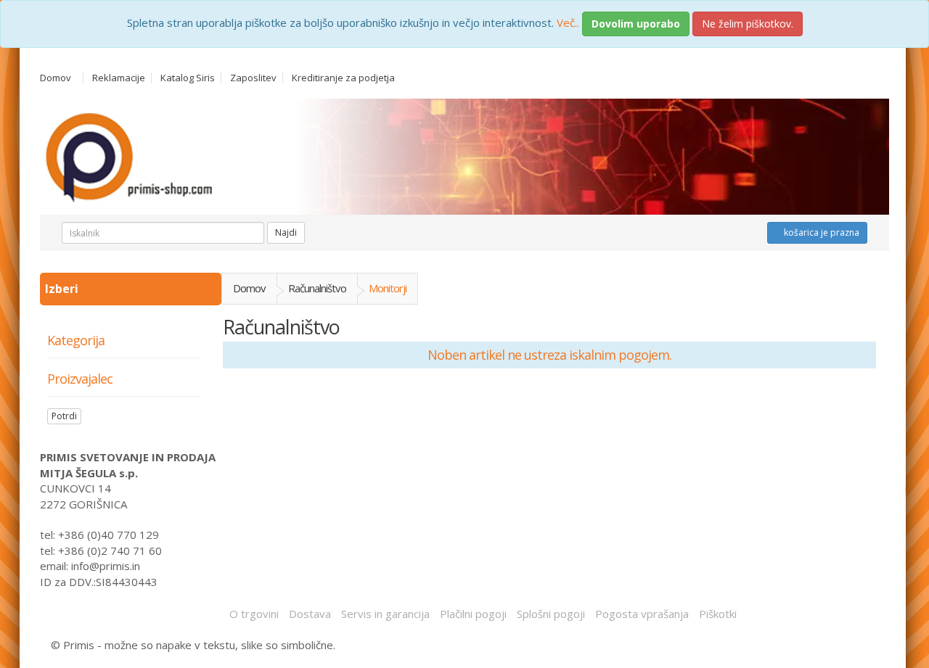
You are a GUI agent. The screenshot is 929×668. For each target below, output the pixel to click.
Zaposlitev (253, 78)
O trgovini (254, 613)
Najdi (286, 232)
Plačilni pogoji (473, 613)
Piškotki (718, 613)
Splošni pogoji (551, 613)
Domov (55, 78)
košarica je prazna (820, 232)
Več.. (568, 22)
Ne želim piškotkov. (747, 23)
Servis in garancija (385, 613)
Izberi (63, 289)
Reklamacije (118, 78)
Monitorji (387, 288)
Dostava (310, 613)
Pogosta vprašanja (642, 613)
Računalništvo (317, 288)
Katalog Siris (187, 78)
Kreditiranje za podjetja (343, 78)
